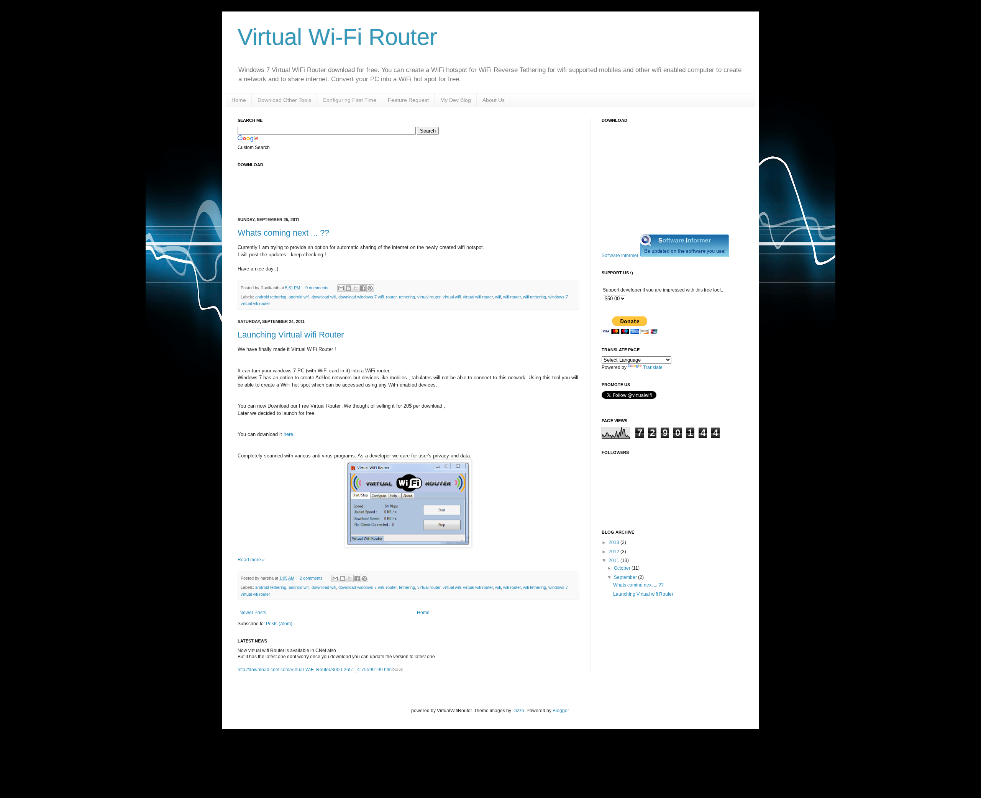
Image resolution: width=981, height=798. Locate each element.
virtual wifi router (478, 297)
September (626, 577)
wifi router (512, 297)
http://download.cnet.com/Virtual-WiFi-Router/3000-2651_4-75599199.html (315, 669)
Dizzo (518, 710)
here (288, 434)
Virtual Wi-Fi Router (337, 37)
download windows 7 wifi (361, 297)
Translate (653, 367)
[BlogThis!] (348, 288)
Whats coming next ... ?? (283, 233)
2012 (614, 551)
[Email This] (341, 288)
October (623, 568)
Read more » (251, 559)
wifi (498, 297)
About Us (493, 100)
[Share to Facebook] (363, 288)
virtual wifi (452, 297)
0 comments (316, 287)
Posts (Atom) (279, 623)
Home (238, 100)
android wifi (299, 297)
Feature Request (408, 100)
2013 (614, 542)
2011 (614, 560)
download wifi (324, 297)
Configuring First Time (349, 100)
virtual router (428, 297)
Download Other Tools (284, 100)
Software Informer (620, 255)
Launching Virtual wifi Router (291, 334)
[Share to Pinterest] (370, 288)
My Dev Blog (455, 100)
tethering (407, 297)
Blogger (561, 710)
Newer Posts (253, 612)
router (391, 297)
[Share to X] (355, 288)
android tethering (270, 297)
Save (398, 669)
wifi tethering (534, 297)
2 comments (311, 578)
